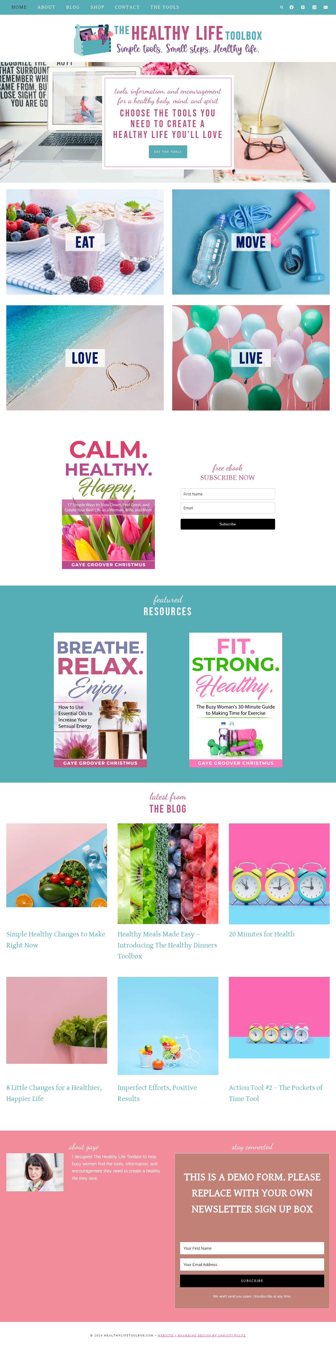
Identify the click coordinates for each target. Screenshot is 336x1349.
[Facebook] (291, 7)
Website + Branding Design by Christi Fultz (202, 1335)
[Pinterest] (303, 7)
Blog (73, 7)
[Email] (326, 7)
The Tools (165, 7)
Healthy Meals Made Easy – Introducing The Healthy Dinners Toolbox (167, 945)
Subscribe (227, 524)
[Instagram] (314, 7)
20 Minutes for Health (262, 934)
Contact (127, 7)
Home (19, 7)
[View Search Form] (282, 7)
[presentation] (56, 873)
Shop (97, 7)
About (47, 7)
